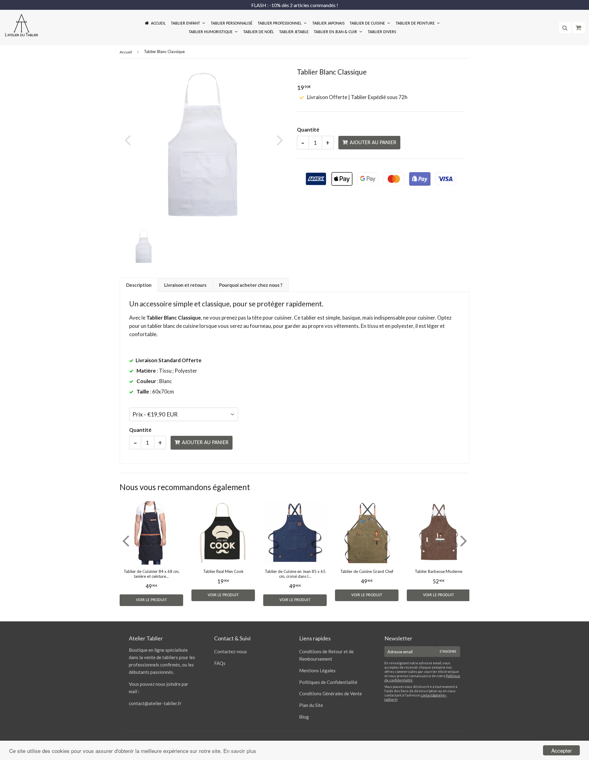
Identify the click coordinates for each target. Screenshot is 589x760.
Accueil (158, 23)
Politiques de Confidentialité (328, 682)
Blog (304, 717)
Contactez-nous (230, 651)
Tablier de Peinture (416, 23)
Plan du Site (311, 705)
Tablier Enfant (186, 23)
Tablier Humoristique (211, 32)
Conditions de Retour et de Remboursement (326, 655)
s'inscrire (448, 652)
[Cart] (579, 27)
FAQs (219, 663)
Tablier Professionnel (280, 23)
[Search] (565, 27)
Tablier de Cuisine (368, 23)
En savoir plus (239, 750)
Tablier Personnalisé (231, 23)
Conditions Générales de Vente (330, 693)
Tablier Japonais (328, 23)
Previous (128, 140)
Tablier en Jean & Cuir (336, 32)
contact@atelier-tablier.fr (155, 703)
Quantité (308, 129)
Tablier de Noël (258, 32)
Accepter (561, 750)
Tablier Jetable (294, 32)
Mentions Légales (317, 670)
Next (278, 140)
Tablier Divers (382, 32)
